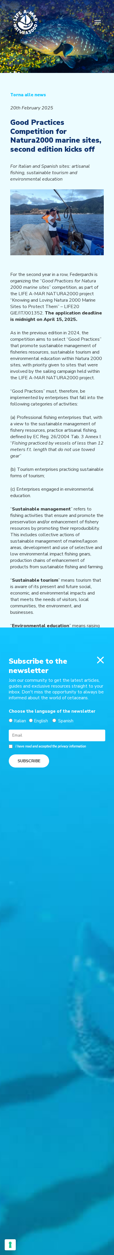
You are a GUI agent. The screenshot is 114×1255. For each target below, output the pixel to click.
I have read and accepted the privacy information (50, 746)
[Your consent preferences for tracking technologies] (10, 1244)
